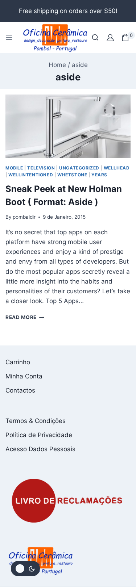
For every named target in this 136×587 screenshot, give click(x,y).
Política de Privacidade (38, 435)
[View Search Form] (95, 37)
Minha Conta (23, 376)
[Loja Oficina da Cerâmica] (55, 37)
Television (41, 168)
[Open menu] (9, 37)
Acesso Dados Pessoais (40, 449)
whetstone (72, 174)
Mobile (14, 168)
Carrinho (17, 362)
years (99, 174)
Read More (24, 317)
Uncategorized (79, 168)
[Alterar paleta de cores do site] (25, 568)
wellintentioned (30, 174)
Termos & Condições (35, 420)
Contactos (20, 390)
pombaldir (24, 217)
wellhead (117, 168)
